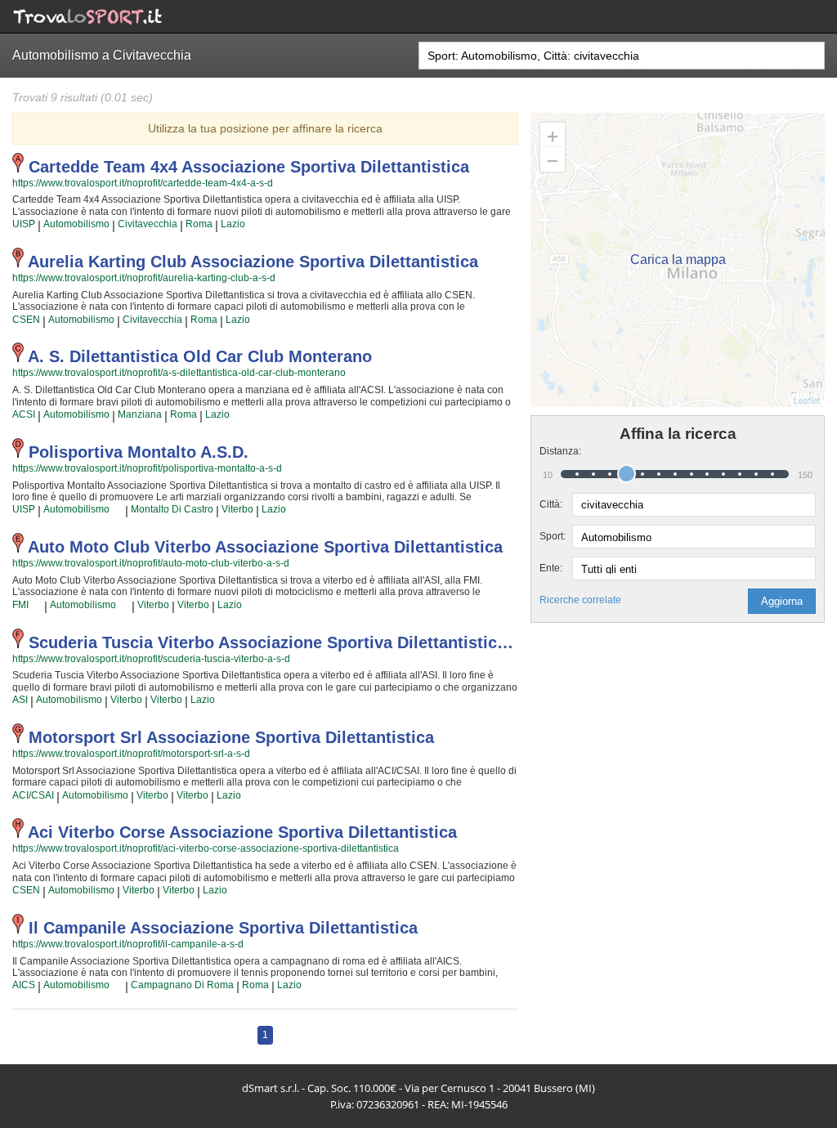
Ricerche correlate (580, 600)
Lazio (233, 224)
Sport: (552, 536)
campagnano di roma (182, 985)
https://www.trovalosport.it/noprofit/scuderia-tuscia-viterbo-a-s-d (151, 659)
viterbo (237, 509)
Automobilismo (76, 224)
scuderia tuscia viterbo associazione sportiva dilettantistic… (271, 642)
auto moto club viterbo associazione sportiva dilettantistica (265, 547)
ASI (20, 699)
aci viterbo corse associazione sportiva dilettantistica (242, 832)
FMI (20, 605)
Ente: (550, 568)
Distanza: (555, 451)
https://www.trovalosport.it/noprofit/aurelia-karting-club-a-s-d (143, 278)
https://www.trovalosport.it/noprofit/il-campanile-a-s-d (128, 944)
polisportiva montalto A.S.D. (138, 452)
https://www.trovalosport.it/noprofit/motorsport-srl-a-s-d (131, 753)
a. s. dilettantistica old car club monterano (200, 356)
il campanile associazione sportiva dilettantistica (223, 928)
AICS (23, 985)
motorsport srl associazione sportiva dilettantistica (231, 737)
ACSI (23, 414)
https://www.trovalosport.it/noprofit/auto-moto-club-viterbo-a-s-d (150, 563)
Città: (550, 504)
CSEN (26, 319)
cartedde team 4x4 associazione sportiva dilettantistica (249, 167)
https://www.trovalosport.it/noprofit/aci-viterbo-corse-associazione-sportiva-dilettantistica (205, 848)
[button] (782, 601)
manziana (140, 414)
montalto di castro (172, 509)
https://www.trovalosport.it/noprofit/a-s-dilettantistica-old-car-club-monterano (179, 372)
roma (199, 224)
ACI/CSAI (33, 795)
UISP (23, 224)
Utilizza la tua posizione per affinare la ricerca (265, 128)
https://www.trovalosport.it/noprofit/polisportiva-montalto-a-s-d (147, 468)
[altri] (117, 510)
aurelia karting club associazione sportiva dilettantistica (253, 262)
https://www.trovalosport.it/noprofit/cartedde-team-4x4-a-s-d (142, 183)
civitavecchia (147, 224)
